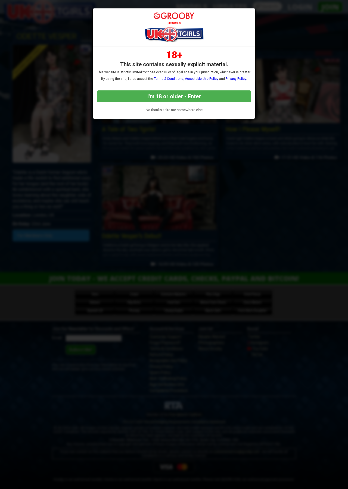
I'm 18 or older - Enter (174, 96)
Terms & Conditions (168, 79)
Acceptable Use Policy (201, 79)
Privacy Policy (236, 79)
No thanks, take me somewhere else (174, 110)
